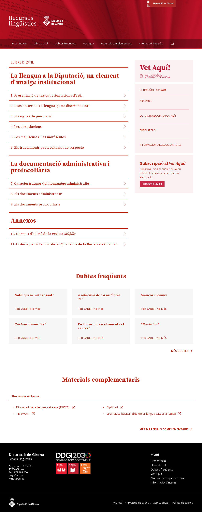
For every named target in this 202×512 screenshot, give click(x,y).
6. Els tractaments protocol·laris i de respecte (47, 147)
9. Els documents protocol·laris (35, 204)
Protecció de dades (138, 502)
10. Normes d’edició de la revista (43, 233)
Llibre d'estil (158, 465)
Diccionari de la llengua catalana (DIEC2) (43, 407)
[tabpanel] (101, 410)
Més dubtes (179, 351)
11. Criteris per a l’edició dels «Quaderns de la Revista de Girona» (64, 244)
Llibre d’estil (41, 43)
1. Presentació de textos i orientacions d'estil (46, 95)
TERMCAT (23, 413)
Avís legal (118, 502)
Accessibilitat (160, 502)
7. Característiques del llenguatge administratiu (50, 183)
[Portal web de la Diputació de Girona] (161, 4)
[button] (172, 43)
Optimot (112, 407)
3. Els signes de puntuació (31, 116)
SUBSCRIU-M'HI (152, 184)
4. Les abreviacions (26, 126)
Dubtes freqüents (65, 43)
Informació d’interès (151, 43)
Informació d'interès (163, 482)
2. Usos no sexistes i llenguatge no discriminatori (50, 105)
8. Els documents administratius (37, 194)
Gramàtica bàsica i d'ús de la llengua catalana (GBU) (141, 413)
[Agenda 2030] (73, 463)
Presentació (19, 43)
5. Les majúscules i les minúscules (38, 137)
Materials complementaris (116, 43)
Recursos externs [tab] (25, 396)
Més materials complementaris (163, 429)
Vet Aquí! (88, 43)
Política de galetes (182, 502)
